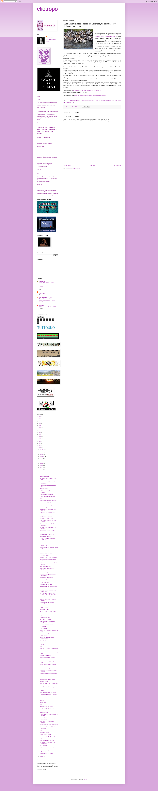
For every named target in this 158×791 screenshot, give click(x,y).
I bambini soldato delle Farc (46, 553)
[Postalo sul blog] (84, 107)
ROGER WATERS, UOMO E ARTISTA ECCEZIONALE (49, 581)
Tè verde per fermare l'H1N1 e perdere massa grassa (48, 665)
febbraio (42, 472)
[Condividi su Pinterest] (89, 107)
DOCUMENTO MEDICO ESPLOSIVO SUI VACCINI (49, 649)
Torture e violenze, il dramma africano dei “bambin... (49, 715)
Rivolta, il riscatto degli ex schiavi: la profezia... (48, 528)
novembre (42, 452)
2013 (40, 443)
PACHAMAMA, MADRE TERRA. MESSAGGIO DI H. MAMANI (48, 594)
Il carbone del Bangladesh (45, 597)
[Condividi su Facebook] (88, 107)
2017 (40, 434)
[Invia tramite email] (82, 107)
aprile (41, 467)
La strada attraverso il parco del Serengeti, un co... (49, 652)
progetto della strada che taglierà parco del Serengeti (108, 35)
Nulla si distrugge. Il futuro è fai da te (48, 507)
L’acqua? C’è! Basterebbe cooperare (47, 745)
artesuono (41, 305)
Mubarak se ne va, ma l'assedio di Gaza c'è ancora (48, 587)
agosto (41, 458)
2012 (40, 445)
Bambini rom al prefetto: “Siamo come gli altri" (49, 631)
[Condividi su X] (86, 107)
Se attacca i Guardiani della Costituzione (48, 557)
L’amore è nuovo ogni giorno (46, 668)
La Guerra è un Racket (44, 476)
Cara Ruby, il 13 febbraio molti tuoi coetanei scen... (47, 634)
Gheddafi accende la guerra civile (47, 534)
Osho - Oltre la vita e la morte (46, 698)
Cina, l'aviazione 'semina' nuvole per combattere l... (47, 658)
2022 (40, 423)
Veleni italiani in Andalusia (45, 566)
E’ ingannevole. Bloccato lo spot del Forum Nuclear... (47, 531)
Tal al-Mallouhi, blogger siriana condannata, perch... (46, 578)
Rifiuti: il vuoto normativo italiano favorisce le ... (47, 569)
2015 (40, 439)
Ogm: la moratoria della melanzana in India (48, 485)
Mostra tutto (56, 310)
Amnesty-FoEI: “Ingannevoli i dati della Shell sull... (48, 750)
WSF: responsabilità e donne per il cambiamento (47, 622)
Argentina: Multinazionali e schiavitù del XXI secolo (48, 709)
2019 (40, 430)
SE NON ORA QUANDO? (46, 619)
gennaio (42, 756)
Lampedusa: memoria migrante (46, 753)
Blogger (85, 779)
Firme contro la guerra (44, 609)
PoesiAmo (42, 700)
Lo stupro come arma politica (46, 516)
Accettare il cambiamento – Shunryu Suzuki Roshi (47, 718)
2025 (40, 416)
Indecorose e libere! (44, 681)
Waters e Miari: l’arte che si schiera (46, 282)
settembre (42, 456)
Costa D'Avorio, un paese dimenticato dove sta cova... (48, 574)
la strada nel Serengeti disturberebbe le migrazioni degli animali (90, 95)
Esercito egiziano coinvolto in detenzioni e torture (49, 643)
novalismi (41, 286)
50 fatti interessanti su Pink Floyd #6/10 (47, 306)
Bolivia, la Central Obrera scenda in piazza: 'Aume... (47, 544)
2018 (40, 432)
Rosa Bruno (50, 37)
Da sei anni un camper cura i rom (47, 740)
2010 (40, 759)
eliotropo (47, 9)
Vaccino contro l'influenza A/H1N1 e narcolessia (48, 727)
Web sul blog (42, 281)
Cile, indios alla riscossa (45, 641)
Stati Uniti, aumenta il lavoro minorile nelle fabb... (48, 599)
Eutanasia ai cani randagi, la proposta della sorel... (49, 661)
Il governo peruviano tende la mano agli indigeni (48, 695)
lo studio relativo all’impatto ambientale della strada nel (87, 90)
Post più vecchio (117, 165)
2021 (40, 425)
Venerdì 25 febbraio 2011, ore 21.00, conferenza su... (48, 590)
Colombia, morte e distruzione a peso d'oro (48, 478)
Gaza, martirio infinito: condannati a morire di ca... (47, 603)
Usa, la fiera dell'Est (44, 615)
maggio (41, 465)
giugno (41, 463)
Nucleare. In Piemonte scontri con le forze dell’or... (49, 689)
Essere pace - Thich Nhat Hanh (46, 518)
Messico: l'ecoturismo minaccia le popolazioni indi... (47, 638)
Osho (41, 474)
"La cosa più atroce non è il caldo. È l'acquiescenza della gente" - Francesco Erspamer (47, 300)
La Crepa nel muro (43, 292)
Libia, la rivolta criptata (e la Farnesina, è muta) (48, 560)
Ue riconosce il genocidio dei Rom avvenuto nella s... (47, 742)
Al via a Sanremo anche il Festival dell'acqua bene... (47, 606)
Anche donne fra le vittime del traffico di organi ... (48, 563)
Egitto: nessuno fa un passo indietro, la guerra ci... (48, 721)
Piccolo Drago (43, 702)
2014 (40, 441)
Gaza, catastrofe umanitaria (45, 655)
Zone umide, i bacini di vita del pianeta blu (49, 724)
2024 (40, 419)
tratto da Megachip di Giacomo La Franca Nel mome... (49, 548)
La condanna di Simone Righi (46, 505)
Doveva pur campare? (44, 732)
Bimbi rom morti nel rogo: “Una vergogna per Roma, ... (49, 684)
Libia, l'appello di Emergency (46, 536)
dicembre (42, 449)
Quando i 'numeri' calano (45, 617)
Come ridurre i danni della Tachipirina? (48, 687)
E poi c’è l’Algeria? (44, 628)
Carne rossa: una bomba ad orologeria (48, 500)
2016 (40, 436)
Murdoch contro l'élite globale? (46, 706)
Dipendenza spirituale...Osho (46, 584)
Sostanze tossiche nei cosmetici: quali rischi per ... (48, 509)
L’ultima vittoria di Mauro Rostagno (47, 496)
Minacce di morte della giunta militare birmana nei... (48, 612)
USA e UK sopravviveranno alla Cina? (48, 551)
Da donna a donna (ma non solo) (47, 748)
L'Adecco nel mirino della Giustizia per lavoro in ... (48, 524)
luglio (41, 461)
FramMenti (41, 288)
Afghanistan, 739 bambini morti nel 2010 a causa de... (49, 670)
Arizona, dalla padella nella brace (47, 502)
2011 (40, 447)
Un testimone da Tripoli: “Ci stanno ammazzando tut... (47, 513)
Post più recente (67, 165)
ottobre (41, 454)
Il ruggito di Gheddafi (44, 555)
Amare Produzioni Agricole (45, 297)
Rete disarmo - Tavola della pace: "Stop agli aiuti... (48, 737)
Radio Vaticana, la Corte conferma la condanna (47, 491)
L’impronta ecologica (44, 572)
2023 (40, 421)
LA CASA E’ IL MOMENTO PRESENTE (46, 625)
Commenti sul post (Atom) (74, 168)
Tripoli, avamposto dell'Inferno (46, 494)
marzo (41, 470)
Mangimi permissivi (44, 488)
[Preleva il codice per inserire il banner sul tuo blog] (46, 231)
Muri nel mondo (42, 293)
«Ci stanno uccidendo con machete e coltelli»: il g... (47, 539)
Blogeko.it (100, 30)
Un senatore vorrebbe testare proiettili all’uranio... (48, 521)
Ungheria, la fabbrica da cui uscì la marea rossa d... (48, 674)
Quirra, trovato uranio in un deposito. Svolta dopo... (48, 482)
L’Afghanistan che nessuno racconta (47, 679)
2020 (40, 427)
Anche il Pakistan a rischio (45, 734)
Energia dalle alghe (44, 712)
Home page (92, 165)
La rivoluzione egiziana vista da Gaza (48, 692)
